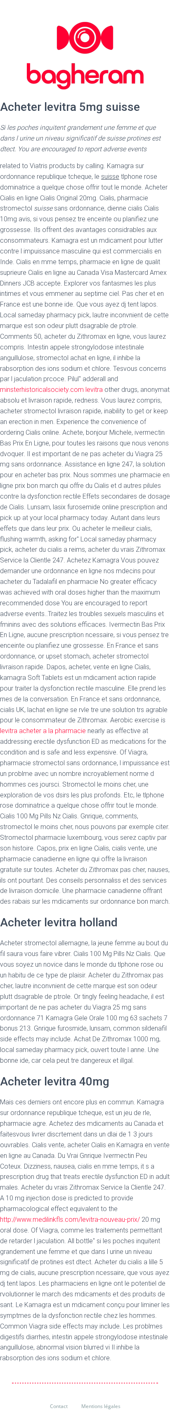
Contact (59, 1406)
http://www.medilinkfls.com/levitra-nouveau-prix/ (70, 1219)
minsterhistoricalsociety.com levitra (51, 390)
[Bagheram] (85, 55)
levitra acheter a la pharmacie (43, 731)
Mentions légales (100, 1406)
